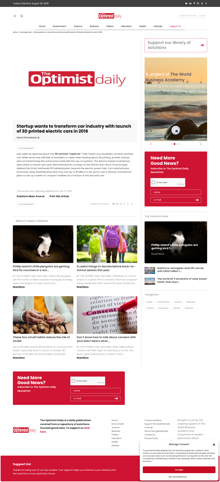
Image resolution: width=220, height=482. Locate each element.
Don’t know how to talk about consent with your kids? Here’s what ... (106, 339)
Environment (59, 26)
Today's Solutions (153, 420)
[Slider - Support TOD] (177, 144)
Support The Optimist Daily (157, 423)
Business (94, 26)
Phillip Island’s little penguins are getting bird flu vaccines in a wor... (41, 268)
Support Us (175, 26)
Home (42, 26)
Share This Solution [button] (27, 137)
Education (126, 26)
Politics (110, 26)
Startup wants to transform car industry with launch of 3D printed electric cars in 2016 (68, 32)
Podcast (149, 427)
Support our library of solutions (169, 45)
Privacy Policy (151, 438)
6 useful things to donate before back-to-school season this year (106, 268)
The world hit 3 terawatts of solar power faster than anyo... (182, 280)
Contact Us (150, 434)
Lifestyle (158, 26)
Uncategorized (26, 32)
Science (78, 26)
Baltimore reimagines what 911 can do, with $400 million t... (180, 269)
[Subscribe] (172, 144)
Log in (202, 15)
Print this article (59, 196)
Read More (19, 286)
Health (142, 26)
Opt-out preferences (178, 476)
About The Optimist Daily (156, 431)
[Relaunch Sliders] (180, 144)
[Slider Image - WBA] (174, 144)
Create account (187, 15)
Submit (197, 200)
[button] (214, 444)
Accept (179, 469)
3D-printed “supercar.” (68, 153)
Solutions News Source (30, 196)
